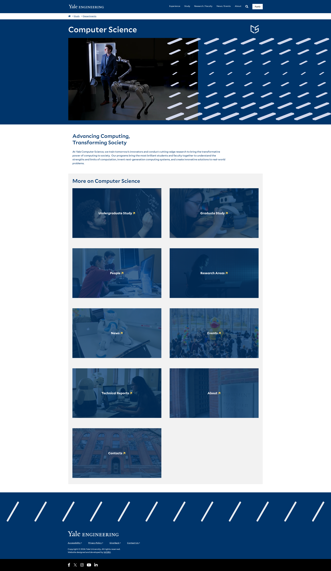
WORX (107, 552)
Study (77, 16)
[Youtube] (89, 565)
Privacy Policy (95, 543)
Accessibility (75, 543)
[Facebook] (69, 565)
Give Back (115, 543)
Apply (258, 6)
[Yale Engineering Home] (87, 6)
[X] (75, 564)
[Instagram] (82, 565)
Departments (89, 16)
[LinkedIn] (96, 565)
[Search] (246, 7)
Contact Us (133, 543)
